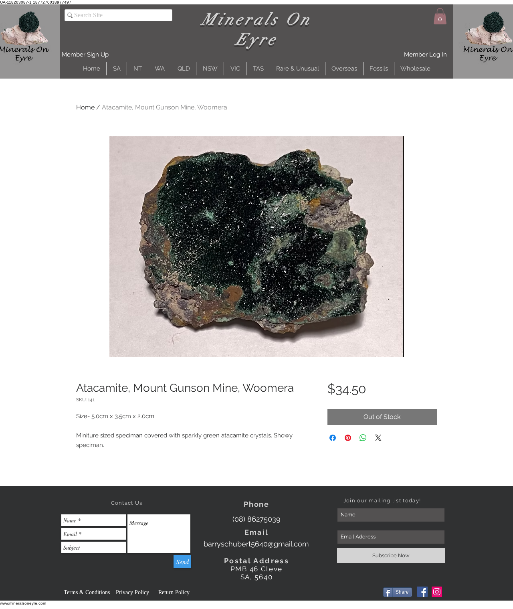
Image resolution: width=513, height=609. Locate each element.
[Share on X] (378, 438)
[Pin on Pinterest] (348, 438)
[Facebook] (422, 592)
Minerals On (256, 19)
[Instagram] (437, 592)
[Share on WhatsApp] (363, 438)
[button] (85, 55)
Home (85, 107)
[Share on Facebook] (332, 438)
